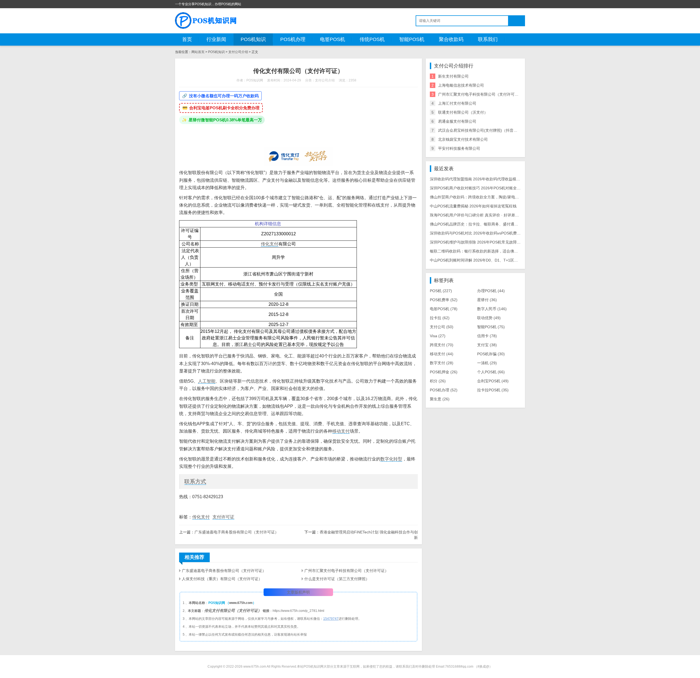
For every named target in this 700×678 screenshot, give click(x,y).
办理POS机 (491, 291)
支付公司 (441, 327)
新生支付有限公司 (453, 76)
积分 (438, 381)
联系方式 (195, 482)
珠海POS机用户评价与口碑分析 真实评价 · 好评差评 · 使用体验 (484, 215)
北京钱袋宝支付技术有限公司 (463, 139)
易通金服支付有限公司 (457, 121)
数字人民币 (492, 309)
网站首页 (198, 52)
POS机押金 (443, 372)
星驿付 (487, 300)
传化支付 (269, 244)
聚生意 (440, 399)
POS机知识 (253, 39)
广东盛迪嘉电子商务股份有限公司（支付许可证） (236, 532)
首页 (187, 39)
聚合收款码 (451, 39)
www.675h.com (241, 603)
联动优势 (489, 318)
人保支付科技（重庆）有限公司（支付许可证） (222, 579)
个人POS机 (491, 372)
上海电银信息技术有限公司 (461, 85)
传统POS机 (372, 39)
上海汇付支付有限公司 (457, 103)
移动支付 (341, 431)
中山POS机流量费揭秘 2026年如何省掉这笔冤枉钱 (473, 206)
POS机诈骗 (491, 354)
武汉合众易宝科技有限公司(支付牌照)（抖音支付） (481, 130)
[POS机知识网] (206, 20)
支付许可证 (223, 517)
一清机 (487, 363)
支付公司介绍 (238, 52)
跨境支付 (441, 345)
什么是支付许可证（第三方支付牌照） (336, 579)
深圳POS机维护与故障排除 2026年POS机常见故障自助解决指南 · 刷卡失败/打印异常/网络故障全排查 (516, 242)
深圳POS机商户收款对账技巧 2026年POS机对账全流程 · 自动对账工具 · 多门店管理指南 (505, 188)
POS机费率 (443, 300)
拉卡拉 (440, 318)
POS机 (441, 291)
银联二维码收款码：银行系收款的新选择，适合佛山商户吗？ (481, 251)
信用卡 (487, 336)
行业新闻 (216, 39)
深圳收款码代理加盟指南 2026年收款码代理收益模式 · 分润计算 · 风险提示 (494, 179)
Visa (437, 336)
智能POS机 (411, 39)
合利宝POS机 (493, 381)
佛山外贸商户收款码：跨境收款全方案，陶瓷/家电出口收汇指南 (484, 197)
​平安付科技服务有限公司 (459, 148)
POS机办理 (292, 39)
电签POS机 (332, 39)
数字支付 (441, 363)
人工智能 (206, 381)
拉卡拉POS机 (493, 390)
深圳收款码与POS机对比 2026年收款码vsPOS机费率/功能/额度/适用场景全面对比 (500, 233)
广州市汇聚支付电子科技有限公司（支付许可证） (346, 570)
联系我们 (488, 39)
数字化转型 (391, 459)
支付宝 (487, 345)
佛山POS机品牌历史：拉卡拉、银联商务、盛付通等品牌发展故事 (485, 224)
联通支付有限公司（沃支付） (463, 112)
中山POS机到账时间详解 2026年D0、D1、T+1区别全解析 (479, 260)
